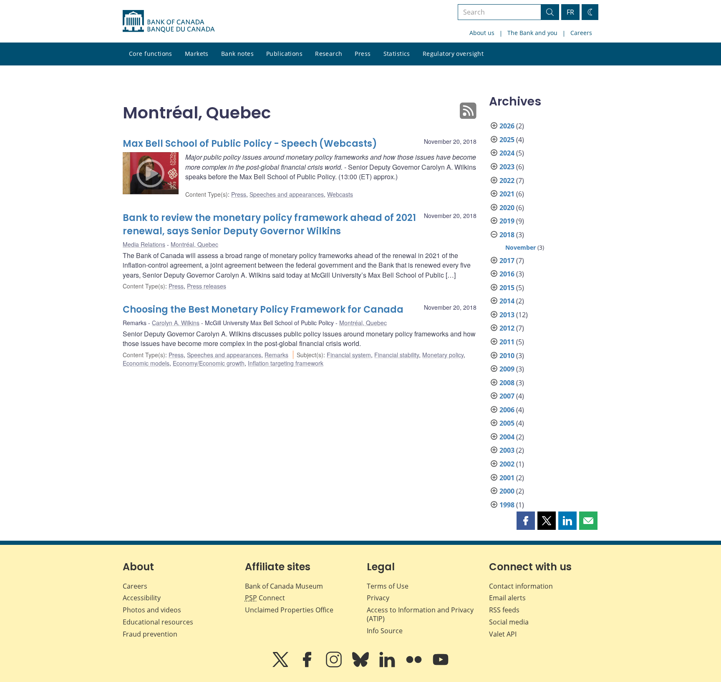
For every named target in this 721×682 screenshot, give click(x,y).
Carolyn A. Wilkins (175, 322)
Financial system (349, 355)
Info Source (385, 630)
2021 (506, 193)
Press (363, 54)
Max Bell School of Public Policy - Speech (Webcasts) (250, 143)
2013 (506, 314)
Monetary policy (443, 355)
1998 (506, 504)
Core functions (150, 54)
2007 (506, 396)
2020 (506, 207)
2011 (506, 341)
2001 (506, 477)
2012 (506, 328)
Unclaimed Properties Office (289, 609)
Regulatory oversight (453, 54)
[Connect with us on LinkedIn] (388, 665)
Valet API (503, 634)
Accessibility (142, 597)
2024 (506, 153)
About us (481, 33)
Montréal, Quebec (194, 244)
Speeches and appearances (287, 194)
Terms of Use (387, 586)
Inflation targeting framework (285, 363)
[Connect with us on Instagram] (334, 665)
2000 (506, 491)
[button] (526, 521)
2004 (506, 436)
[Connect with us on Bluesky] (361, 665)
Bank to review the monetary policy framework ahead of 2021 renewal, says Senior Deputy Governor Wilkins (269, 224)
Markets (197, 54)
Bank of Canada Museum (284, 586)
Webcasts (340, 194)
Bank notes (237, 54)
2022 (506, 180)
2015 (506, 287)
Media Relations (144, 244)
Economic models (146, 363)
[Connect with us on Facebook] (308, 665)
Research (328, 54)
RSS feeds (504, 609)
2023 (506, 166)
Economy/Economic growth (209, 363)
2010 (506, 355)
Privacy (378, 597)
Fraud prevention (150, 634)
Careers (581, 33)
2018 (506, 234)
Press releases (206, 286)
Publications (284, 54)
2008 (506, 382)
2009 (506, 369)
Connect (265, 597)
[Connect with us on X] (281, 665)
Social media (509, 622)
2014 (506, 301)
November (520, 247)
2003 (506, 450)
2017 (506, 260)
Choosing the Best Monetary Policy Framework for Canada (263, 309)
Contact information (521, 586)
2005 (506, 423)
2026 (506, 125)
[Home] (168, 21)
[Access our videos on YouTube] (440, 665)
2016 (506, 273)
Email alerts (507, 597)
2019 (506, 221)
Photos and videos (152, 609)
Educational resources (158, 622)
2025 (506, 139)
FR (570, 12)
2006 (506, 409)
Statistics (396, 54)
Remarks (276, 355)
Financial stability (396, 355)
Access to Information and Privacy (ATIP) (420, 614)
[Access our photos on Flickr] (414, 665)
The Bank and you (532, 33)
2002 (506, 464)
